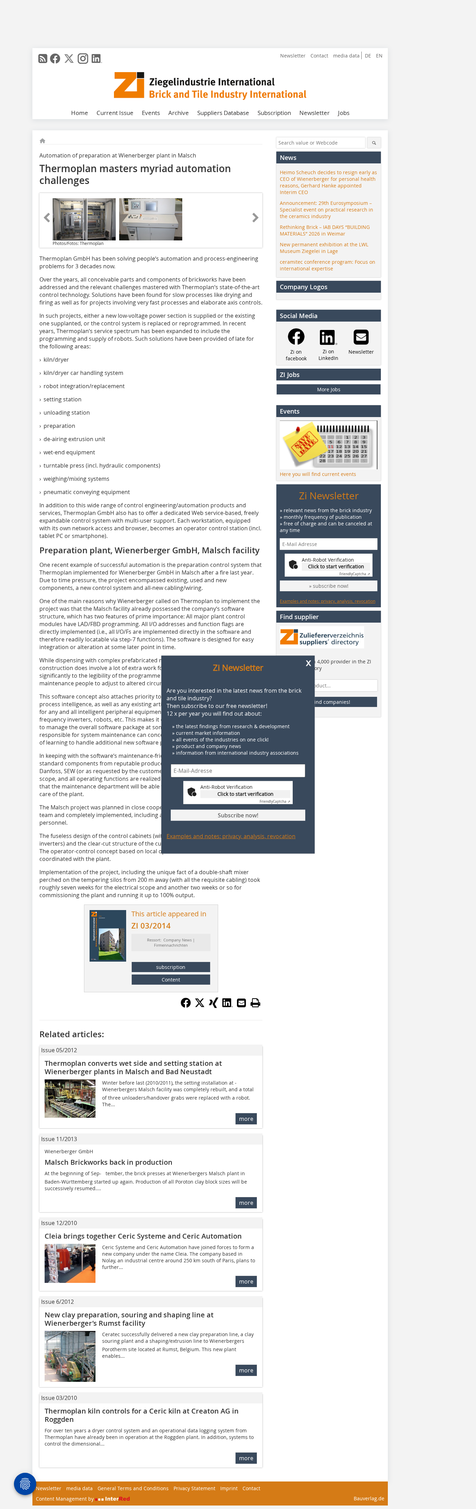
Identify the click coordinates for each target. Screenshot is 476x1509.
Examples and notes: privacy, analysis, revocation (231, 836)
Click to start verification (245, 794)
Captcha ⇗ (275, 801)
